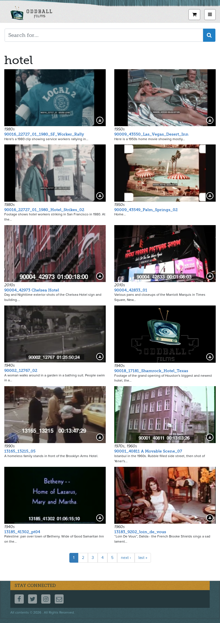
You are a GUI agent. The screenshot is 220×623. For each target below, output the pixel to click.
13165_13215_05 (20, 451)
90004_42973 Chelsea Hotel (31, 290)
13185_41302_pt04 (22, 531)
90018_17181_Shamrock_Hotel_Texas (151, 370)
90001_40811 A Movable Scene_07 (148, 451)
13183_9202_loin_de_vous (140, 531)
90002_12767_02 (20, 370)
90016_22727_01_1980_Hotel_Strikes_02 (44, 209)
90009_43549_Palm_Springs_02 (146, 209)
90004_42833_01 (130, 290)
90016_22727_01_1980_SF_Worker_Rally (44, 134)
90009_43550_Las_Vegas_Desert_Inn (151, 134)
